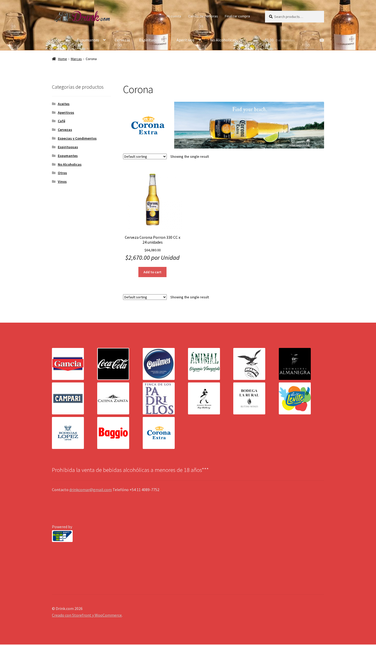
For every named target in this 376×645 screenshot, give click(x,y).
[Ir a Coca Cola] (119, 364)
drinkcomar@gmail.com (90, 489)
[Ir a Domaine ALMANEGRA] (301, 364)
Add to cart (152, 272)
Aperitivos (185, 39)
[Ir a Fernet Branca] (256, 364)
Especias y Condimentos (77, 138)
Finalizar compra (237, 16)
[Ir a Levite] (301, 398)
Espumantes (88, 39)
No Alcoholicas (223, 39)
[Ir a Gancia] (74, 364)
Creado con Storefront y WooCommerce (87, 615)
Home (62, 58)
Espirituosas (150, 39)
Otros (62, 173)
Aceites (64, 103)
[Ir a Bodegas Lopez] (74, 433)
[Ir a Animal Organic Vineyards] (210, 364)
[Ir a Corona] (165, 433)
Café (61, 121)
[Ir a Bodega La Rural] (256, 398)
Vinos (56, 39)
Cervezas (122, 39)
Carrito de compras (203, 16)
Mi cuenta (174, 16)
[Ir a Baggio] (119, 433)
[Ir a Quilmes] (165, 364)
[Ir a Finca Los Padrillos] (165, 398)
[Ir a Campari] (74, 398)
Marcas (76, 58)
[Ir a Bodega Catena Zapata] (119, 398)
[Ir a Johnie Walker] (210, 398)
